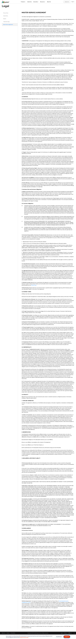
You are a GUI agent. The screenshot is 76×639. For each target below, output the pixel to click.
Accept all (67, 636)
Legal (62, 633)
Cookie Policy (5, 15)
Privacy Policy (33, 285)
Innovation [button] (35, 1)
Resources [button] (42, 1)
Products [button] (23, 1)
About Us (3, 633)
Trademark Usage (6, 21)
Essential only (59, 636)
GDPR (69, 633)
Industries (29, 1)
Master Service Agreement (8, 24)
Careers (8, 633)
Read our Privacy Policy (24, 637)
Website (4, 18)
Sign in (72, 1)
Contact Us (67, 1)
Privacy (65, 633)
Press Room (13, 633)
